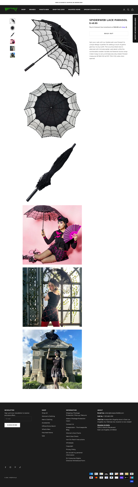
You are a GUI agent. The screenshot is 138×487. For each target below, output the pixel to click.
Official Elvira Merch (49, 426)
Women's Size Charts (73, 433)
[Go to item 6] (12, 55)
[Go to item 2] (12, 28)
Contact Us (70, 424)
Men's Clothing (47, 419)
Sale (43, 436)
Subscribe (12, 425)
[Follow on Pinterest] (15, 467)
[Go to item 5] (12, 48)
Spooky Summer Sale (92, 9)
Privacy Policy (71, 449)
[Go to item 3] (12, 34)
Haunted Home (74, 9)
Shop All (45, 413)
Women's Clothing (48, 416)
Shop (23, 9)
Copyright (69, 446)
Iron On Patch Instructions (75, 439)
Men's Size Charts (72, 436)
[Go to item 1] (12, 21)
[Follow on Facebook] (5, 467)
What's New (44, 9)
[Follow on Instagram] (10, 467)
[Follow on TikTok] (20, 467)
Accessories (46, 423)
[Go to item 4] (12, 41)
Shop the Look (59, 9)
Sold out (108, 33)
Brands (32, 9)
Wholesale (69, 443)
